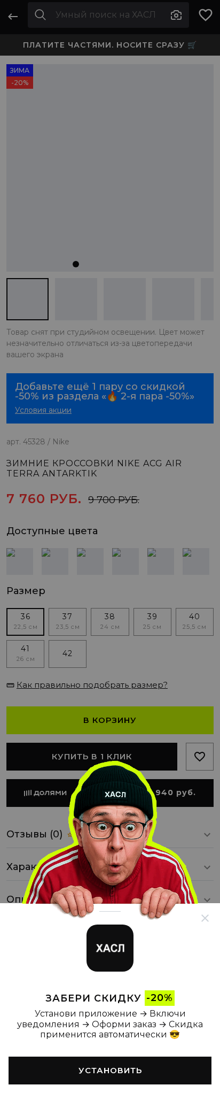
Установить (110, 1070)
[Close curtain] (205, 918)
